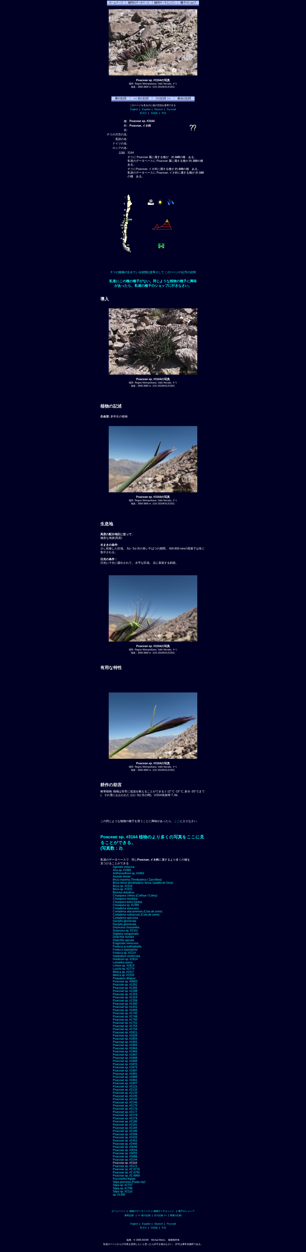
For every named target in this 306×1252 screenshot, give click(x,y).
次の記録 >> (160, 1215)
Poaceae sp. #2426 (125, 1137)
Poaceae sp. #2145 (125, 1099)
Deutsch (158, 109)
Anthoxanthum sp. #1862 (128, 873)
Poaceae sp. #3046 (125, 1146)
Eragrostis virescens (125, 943)
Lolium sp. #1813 (123, 965)
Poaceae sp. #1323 (125, 994)
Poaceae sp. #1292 (125, 987)
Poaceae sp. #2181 (125, 1124)
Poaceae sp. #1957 (125, 1083)
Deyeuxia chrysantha (126, 927)
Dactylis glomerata (124, 920)
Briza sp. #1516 (122, 885)
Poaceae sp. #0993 (125, 981)
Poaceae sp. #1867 (125, 1054)
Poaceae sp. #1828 (125, 1035)
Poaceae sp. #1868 (125, 1057)
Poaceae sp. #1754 (125, 1029)
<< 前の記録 (144, 1215)
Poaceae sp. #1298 (125, 990)
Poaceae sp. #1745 (125, 1013)
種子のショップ (186, 1211)
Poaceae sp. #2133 (125, 1092)
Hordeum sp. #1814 (125, 959)
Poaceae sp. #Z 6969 (126, 1175)
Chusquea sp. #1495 (126, 905)
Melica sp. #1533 (123, 975)
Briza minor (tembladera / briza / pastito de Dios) (143, 882)
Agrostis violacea (123, 866)
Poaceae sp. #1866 (125, 1051)
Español (146, 109)
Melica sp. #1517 (123, 971)
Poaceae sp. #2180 (125, 1121)
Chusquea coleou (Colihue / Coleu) (135, 895)
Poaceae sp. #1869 (125, 1060)
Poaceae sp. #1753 (125, 1025)
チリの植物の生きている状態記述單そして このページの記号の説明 (153, 272)
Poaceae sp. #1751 (125, 1022)
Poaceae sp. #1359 (125, 1000)
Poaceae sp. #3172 (125, 1165)
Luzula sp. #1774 (123, 968)
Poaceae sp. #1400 (125, 1003)
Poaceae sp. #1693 (125, 1010)
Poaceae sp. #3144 (125, 1159)
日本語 (154, 113)
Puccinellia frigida (124, 1178)
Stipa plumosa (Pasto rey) (129, 1181)
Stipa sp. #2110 (122, 1191)
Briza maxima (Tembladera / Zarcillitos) (137, 879)
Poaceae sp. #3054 (125, 1150)
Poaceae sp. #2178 (125, 1115)
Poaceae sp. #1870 (125, 1064)
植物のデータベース (139, 1211)
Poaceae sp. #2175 (125, 1105)
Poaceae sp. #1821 (125, 1032)
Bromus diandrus (123, 892)
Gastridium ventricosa (126, 955)
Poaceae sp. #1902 (125, 1080)
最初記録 (129, 1215)
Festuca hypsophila (125, 949)
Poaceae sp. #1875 (125, 1067)
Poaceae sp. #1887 (125, 1070)
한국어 (143, 113)
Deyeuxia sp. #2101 (125, 930)
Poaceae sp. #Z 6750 (126, 1172)
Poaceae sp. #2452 (125, 1140)
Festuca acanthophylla (127, 946)
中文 (164, 113)
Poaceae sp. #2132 (125, 1089)
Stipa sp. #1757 (122, 1185)
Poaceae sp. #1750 (125, 1019)
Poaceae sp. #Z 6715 (126, 1169)
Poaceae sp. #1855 (125, 1041)
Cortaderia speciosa (125, 917)
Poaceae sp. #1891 (125, 1073)
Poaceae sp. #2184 (125, 1127)
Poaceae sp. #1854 (125, 1038)
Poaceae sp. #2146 (125, 1102)
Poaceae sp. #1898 (125, 1076)
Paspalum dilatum (124, 978)
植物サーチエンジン (164, 1211)
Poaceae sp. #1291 (125, 984)
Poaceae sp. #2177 (125, 1111)
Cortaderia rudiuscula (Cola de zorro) (136, 914)
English (134, 109)
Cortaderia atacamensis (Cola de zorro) (137, 911)
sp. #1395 (119, 1194)
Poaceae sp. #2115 (125, 1086)
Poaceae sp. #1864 (125, 1048)
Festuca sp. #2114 (124, 952)
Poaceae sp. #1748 (125, 1016)
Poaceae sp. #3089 (125, 1156)
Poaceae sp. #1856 (125, 1045)
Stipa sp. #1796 (122, 1188)
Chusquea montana (125, 898)
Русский (171, 109)
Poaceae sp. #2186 (125, 1130)
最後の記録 (176, 1215)
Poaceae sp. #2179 (125, 1118)
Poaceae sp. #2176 (125, 1108)
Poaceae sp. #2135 (125, 1095)
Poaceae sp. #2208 (125, 1134)
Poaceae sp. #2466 (125, 1143)
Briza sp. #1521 (122, 889)
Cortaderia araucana (126, 908)
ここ (177, 821)
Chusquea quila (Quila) (127, 901)
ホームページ (118, 1211)
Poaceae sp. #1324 (125, 997)
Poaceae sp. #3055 (125, 1153)
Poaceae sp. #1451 (125, 1006)
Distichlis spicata (123, 940)
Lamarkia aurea (122, 962)
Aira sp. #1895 (122, 870)
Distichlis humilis (123, 936)
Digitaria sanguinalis (126, 933)
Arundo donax (122, 876)
